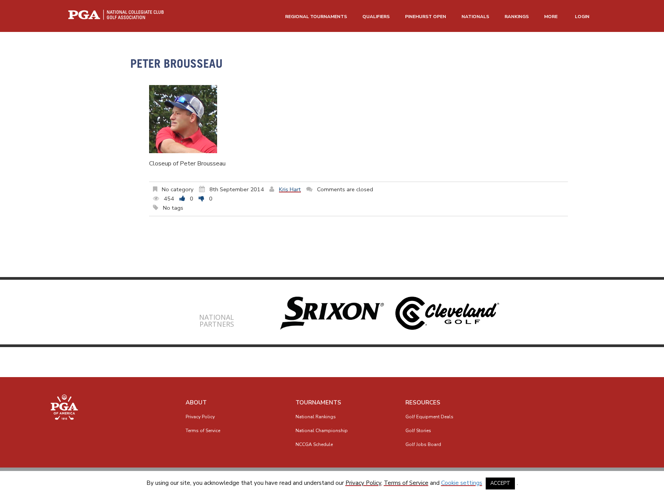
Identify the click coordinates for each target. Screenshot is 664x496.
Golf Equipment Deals (429, 417)
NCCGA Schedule (314, 444)
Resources (422, 402)
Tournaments (318, 402)
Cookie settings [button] (461, 483)
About (196, 402)
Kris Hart (290, 189)
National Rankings (315, 417)
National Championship (321, 431)
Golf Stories (418, 431)
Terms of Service (203, 431)
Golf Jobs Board (423, 444)
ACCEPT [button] (500, 483)
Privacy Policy (200, 417)
